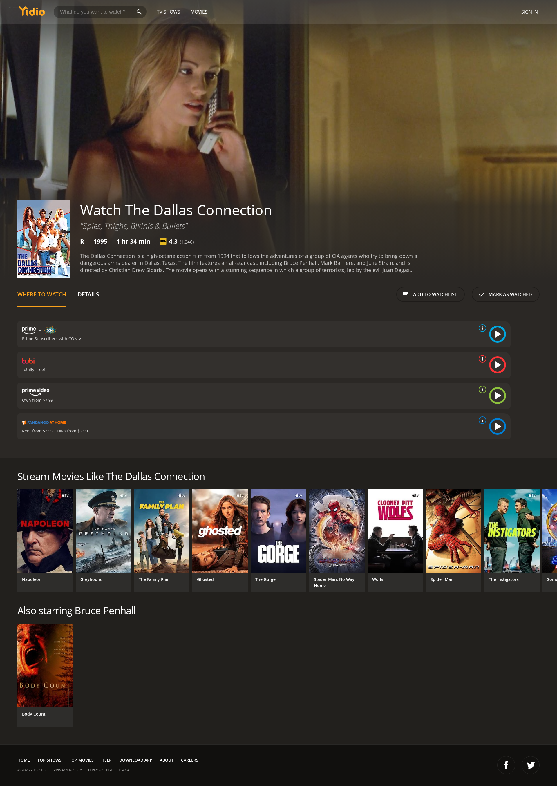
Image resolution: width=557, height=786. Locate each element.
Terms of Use (100, 770)
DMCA (124, 770)
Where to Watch (41, 294)
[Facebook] (506, 765)
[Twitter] (531, 765)
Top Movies (81, 760)
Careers (189, 760)
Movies (199, 12)
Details (88, 294)
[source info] (481, 328)
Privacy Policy (67, 770)
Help (106, 760)
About (166, 760)
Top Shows (49, 760)
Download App (135, 760)
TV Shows (168, 12)
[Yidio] (32, 13)
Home (23, 760)
